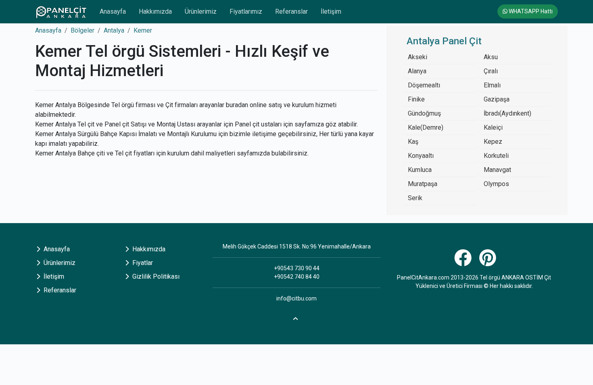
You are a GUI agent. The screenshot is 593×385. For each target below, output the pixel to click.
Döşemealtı (424, 85)
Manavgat (497, 170)
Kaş (413, 141)
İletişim (331, 11)
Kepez (493, 141)
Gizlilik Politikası (155, 276)
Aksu (491, 57)
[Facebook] (464, 262)
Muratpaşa (422, 184)
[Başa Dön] (296, 317)
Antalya (114, 30)
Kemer (143, 30)
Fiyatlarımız (246, 11)
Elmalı (492, 85)
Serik (415, 198)
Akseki (417, 57)
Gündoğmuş (424, 113)
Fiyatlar (142, 263)
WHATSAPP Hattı (530, 11)
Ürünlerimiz (201, 11)
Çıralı (491, 71)
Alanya (417, 71)
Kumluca (420, 170)
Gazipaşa (496, 99)
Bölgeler (82, 30)
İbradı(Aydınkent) (507, 113)
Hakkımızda (155, 11)
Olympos (496, 184)
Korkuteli (496, 155)
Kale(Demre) (425, 127)
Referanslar (291, 11)
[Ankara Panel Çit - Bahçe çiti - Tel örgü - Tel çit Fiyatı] (61, 11)
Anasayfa (113, 11)
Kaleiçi (493, 127)
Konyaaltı (421, 155)
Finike (416, 99)
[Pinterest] (488, 262)
